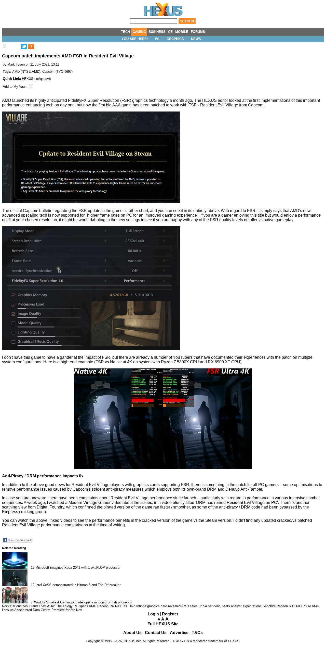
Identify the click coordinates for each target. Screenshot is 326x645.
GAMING (139, 32)
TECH (125, 32)
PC (157, 39)
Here (47, 362)
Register (170, 614)
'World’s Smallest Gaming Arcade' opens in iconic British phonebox (83, 602)
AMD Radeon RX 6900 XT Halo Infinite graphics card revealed (135, 606)
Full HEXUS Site (163, 624)
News (196, 39)
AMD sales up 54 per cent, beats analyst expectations (221, 606)
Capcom (48, 71)
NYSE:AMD (30, 71)
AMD (16, 71)
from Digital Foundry (45, 507)
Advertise (179, 632)
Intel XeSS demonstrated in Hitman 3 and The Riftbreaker (77, 585)
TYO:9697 (64, 71)
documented (222, 357)
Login (153, 614)
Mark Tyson (16, 64)
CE (170, 32)
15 (32, 567)
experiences (254, 357)
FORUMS (198, 32)
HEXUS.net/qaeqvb (36, 79)
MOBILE (181, 32)
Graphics (175, 39)
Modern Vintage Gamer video (95, 502)
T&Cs (197, 632)
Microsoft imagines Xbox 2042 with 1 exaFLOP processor (77, 567)
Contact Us (156, 632)
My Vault (19, 87)
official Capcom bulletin (31, 210)
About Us (132, 632)
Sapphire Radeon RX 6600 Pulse (287, 606)
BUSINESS (157, 32)
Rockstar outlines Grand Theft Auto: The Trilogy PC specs (45, 606)
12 (32, 585)
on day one (65, 105)
